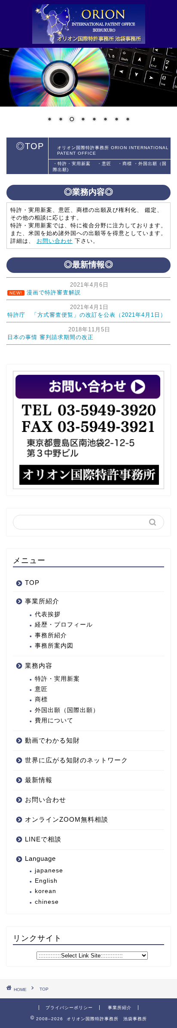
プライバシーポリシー (69, 1007)
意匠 (41, 689)
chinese (47, 902)
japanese (49, 870)
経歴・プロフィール (64, 624)
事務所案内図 (54, 645)
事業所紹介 (42, 601)
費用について (54, 720)
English (46, 881)
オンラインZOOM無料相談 (66, 819)
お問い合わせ (55, 241)
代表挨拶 (48, 614)
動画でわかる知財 (52, 740)
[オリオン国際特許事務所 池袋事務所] (88, 39)
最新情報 (38, 779)
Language (40, 858)
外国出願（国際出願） (67, 710)
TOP (32, 582)
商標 (41, 699)
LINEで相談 (43, 839)
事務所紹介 (51, 635)
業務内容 (38, 665)
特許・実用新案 (60, 679)
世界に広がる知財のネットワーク (76, 760)
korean (45, 891)
